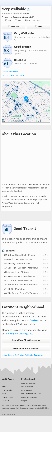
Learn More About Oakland (26, 348)
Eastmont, (7, 13)
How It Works (7, 390)
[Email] (12, 383)
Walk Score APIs (27, 387)
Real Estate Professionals (31, 394)
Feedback (5, 401)
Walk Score (8, 379)
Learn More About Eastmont (26, 340)
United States (7, 355)
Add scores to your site (13, 75)
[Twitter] (3, 383)
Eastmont (38, 355)
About (4, 387)
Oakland (17, 13)
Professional (28, 379)
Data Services (26, 390)
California (19, 355)
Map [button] (40, 27)
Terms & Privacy (8, 397)
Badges (24, 401)
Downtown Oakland (22, 17)
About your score (10, 72)
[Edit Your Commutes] (32, 16)
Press (4, 394)
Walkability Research (29, 397)
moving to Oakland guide (19, 333)
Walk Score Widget (28, 383)
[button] (26, 99)
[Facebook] (7, 383)
